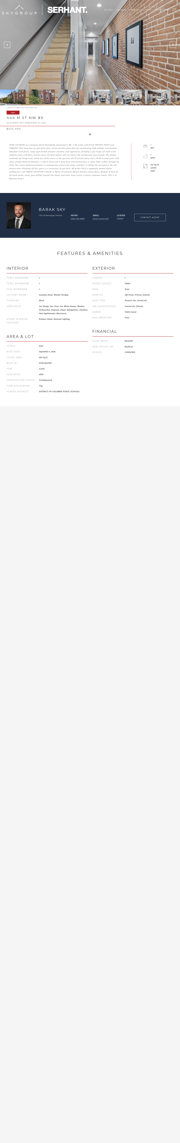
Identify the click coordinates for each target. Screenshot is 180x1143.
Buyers (108, 10)
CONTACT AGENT (150, 217)
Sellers (121, 10)
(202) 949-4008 (77, 218)
